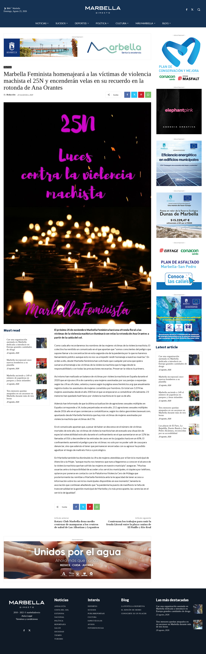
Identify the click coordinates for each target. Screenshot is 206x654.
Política (7, 67)
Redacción (10, 95)
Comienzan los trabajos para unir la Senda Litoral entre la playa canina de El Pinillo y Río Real (128, 524)
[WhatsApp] (148, 95)
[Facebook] (187, 10)
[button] (198, 9)
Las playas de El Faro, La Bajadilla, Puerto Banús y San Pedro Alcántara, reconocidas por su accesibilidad (173, 429)
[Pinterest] (141, 95)
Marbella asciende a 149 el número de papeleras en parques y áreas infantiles (19, 378)
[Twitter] (192, 10)
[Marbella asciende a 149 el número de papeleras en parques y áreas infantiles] (41, 379)
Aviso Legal (27, 616)
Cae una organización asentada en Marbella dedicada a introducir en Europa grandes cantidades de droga (19, 344)
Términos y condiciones (27, 619)
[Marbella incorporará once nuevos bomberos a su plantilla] (41, 363)
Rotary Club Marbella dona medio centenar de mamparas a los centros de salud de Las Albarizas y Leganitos (76, 524)
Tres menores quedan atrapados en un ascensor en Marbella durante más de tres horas (20, 395)
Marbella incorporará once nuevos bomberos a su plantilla (19, 362)
